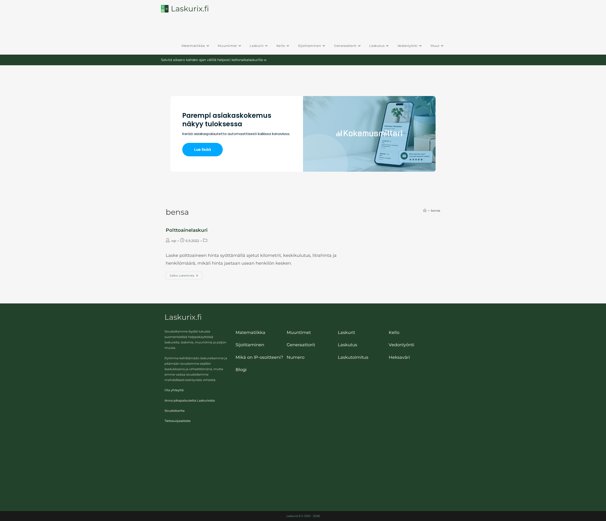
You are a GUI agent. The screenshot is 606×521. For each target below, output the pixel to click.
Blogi (241, 369)
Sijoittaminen (250, 344)
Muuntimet (299, 332)
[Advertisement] (303, 466)
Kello (394, 332)
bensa (435, 210)
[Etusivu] (424, 210)
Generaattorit (301, 344)
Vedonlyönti (401, 344)
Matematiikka (250, 332)
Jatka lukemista (186, 276)
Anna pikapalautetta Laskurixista (190, 400)
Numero (295, 357)
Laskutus (347, 344)
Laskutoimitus (353, 357)
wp (173, 241)
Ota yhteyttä (174, 390)
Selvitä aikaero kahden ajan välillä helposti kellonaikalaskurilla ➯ (214, 60)
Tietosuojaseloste (178, 421)
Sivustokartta (175, 410)
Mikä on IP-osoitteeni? (259, 357)
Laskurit (346, 332)
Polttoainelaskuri (187, 230)
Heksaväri (399, 357)
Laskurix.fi (190, 8)
